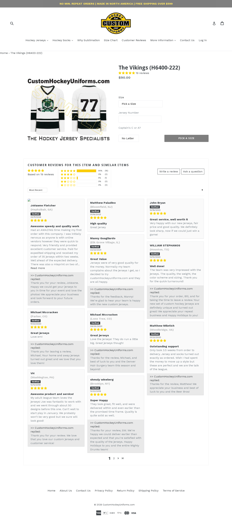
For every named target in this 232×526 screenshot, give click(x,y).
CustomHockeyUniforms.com (119, 504)
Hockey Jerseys (36, 40)
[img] (56, 220)
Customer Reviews (134, 40)
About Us (66, 490)
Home (4, 53)
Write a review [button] (168, 171)
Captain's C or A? (130, 127)
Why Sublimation (88, 40)
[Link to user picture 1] (56, 200)
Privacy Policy (104, 490)
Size (121, 97)
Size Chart (111, 40)
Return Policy (125, 490)
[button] (127, 73)
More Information (162, 40)
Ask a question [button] (192, 171)
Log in (203, 40)
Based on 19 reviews (41, 174)
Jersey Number (129, 112)
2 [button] (114, 458)
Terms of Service (174, 490)
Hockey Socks (61, 40)
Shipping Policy (148, 490)
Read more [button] (38, 268)
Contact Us (187, 40)
